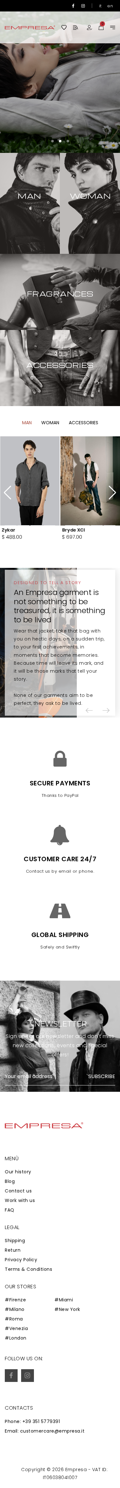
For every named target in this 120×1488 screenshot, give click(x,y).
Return (12, 1250)
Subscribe (101, 1076)
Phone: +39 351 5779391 (32, 1421)
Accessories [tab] (83, 422)
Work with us (20, 1200)
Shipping (15, 1240)
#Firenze (15, 1300)
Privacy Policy (21, 1259)
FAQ (9, 1210)
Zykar (8, 530)
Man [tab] (27, 422)
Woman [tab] (50, 422)
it (100, 6)
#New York (67, 1309)
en (110, 6)
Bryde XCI (73, 530)
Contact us (18, 1191)
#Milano (15, 1309)
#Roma (14, 1319)
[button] (52, 141)
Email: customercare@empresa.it (44, 1431)
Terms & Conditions (28, 1269)
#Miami (63, 1300)
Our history (18, 1172)
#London (16, 1338)
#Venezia (16, 1328)
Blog (10, 1181)
